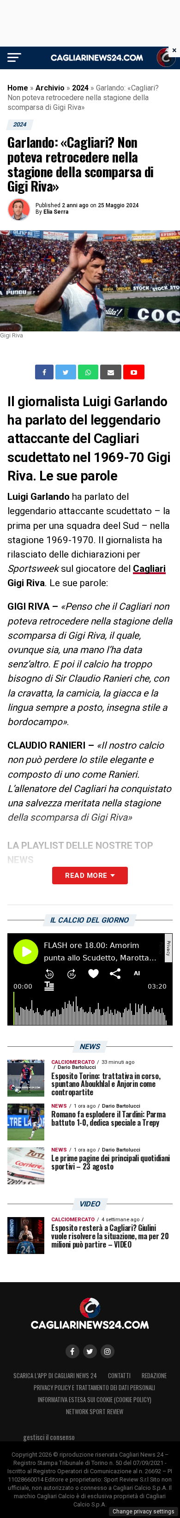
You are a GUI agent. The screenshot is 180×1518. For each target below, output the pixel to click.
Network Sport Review (94, 1411)
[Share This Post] (89, 372)
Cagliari (149, 568)
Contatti (119, 1375)
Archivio (50, 88)
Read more (86, 875)
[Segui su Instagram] (107, 1351)
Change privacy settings (143, 1511)
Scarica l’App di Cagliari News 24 (55, 1375)
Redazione (154, 1375)
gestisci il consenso (49, 1437)
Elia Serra (55, 212)
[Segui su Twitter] (90, 1351)
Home (17, 88)
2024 (80, 88)
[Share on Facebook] (45, 372)
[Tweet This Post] (66, 372)
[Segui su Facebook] (72, 1351)
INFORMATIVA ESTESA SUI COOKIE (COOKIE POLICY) (94, 1399)
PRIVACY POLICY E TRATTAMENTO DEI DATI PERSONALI (94, 1387)
